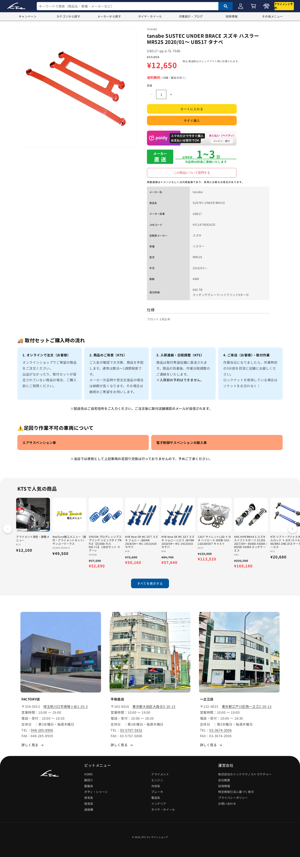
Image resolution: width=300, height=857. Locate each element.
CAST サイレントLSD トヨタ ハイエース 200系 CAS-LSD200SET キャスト (214, 540)
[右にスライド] (292, 528)
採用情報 (232, 16)
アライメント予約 (283, 6)
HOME (88, 774)
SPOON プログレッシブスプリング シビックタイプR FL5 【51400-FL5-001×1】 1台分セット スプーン (105, 543)
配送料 (192, 61)
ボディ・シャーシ (96, 792)
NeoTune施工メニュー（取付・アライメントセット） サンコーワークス (69, 540)
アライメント (160, 774)
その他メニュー (272, 16)
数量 (149, 85)
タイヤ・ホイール (150, 16)
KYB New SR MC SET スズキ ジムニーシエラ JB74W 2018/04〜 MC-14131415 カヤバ (177, 542)
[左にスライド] (7, 528)
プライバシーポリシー (233, 798)
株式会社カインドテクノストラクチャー (245, 774)
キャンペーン (28, 16)
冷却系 (155, 786)
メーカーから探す (109, 16)
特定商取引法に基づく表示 (236, 792)
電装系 (155, 798)
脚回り (88, 780)
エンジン (157, 780)
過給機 (88, 809)
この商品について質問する (191, 172)
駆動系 (88, 786)
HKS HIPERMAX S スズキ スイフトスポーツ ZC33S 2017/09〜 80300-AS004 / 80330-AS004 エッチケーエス (250, 543)
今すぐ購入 (192, 121)
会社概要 (224, 780)
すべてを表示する (150, 583)
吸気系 (88, 803)
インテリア (158, 803)
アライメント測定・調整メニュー (32, 538)
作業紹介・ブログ (191, 16)
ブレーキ (157, 792)
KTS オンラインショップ (154, 837)
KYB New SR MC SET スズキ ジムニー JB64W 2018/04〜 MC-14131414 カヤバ (141, 542)
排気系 (88, 798)
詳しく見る (29, 744)
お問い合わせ (227, 803)
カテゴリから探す (68, 16)
